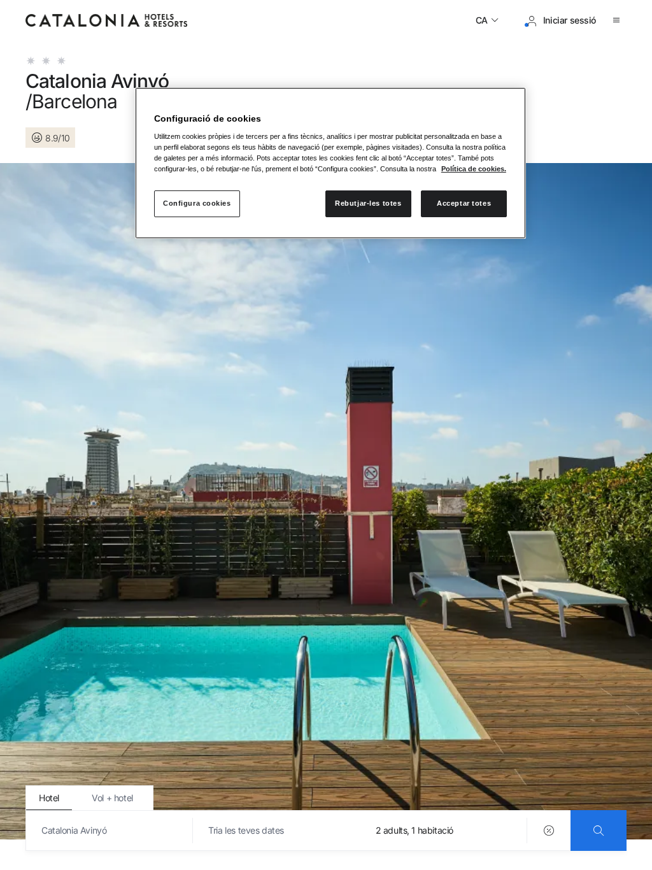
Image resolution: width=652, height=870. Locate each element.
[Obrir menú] (619, 20)
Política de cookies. (473, 169)
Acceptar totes (464, 203)
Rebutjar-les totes (368, 203)
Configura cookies (197, 203)
